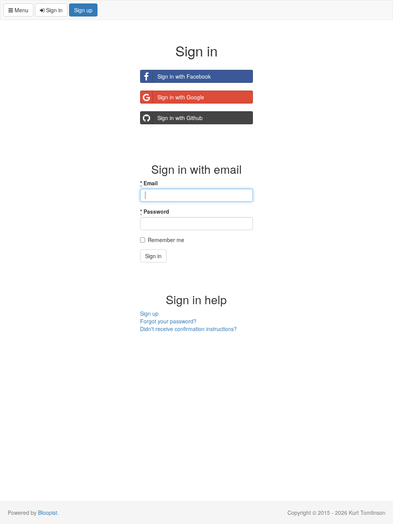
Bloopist (47, 512)
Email (149, 183)
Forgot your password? (168, 321)
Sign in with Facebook (184, 76)
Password (154, 211)
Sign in (54, 10)
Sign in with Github (180, 118)
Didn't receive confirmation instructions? (188, 329)
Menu (20, 10)
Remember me (166, 240)
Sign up (83, 10)
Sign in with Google (180, 97)
